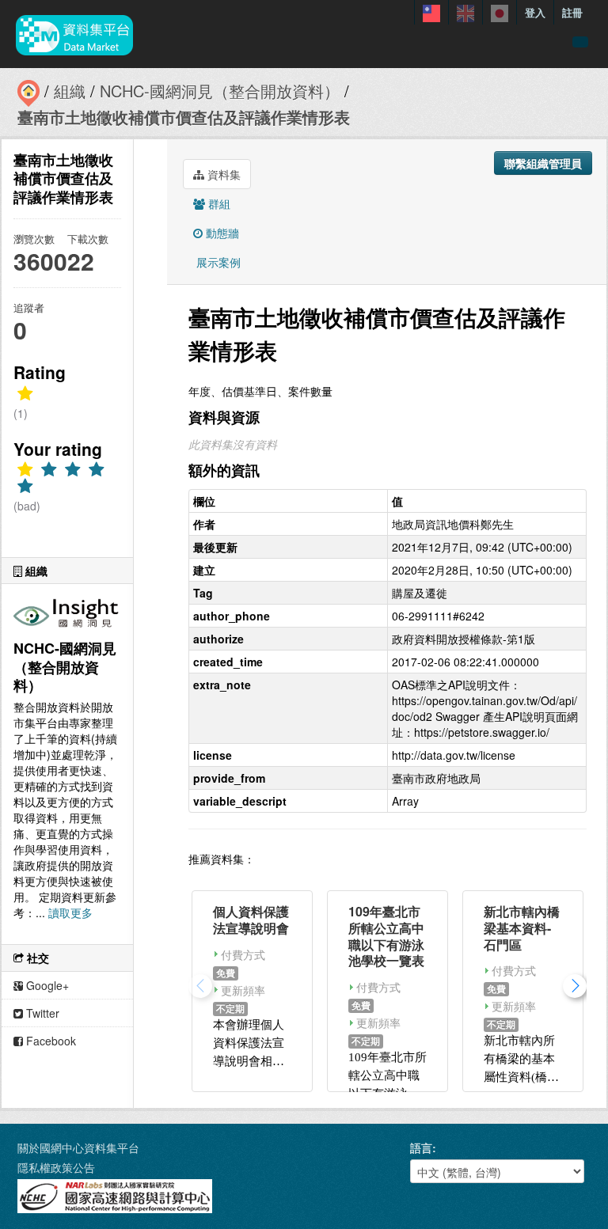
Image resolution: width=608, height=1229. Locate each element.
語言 (421, 1147)
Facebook (49, 1041)
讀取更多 (70, 912)
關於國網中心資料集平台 (78, 1147)
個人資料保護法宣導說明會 (251, 919)
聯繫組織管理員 (543, 163)
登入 (535, 12)
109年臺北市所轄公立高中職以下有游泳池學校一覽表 (386, 935)
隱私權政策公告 (56, 1167)
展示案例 (217, 262)
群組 (217, 203)
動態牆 (221, 233)
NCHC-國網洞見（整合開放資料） (220, 90)
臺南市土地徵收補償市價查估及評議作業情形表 (183, 116)
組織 (70, 90)
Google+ (46, 985)
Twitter (41, 1013)
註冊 (572, 12)
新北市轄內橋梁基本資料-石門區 (522, 928)
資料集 (222, 174)
